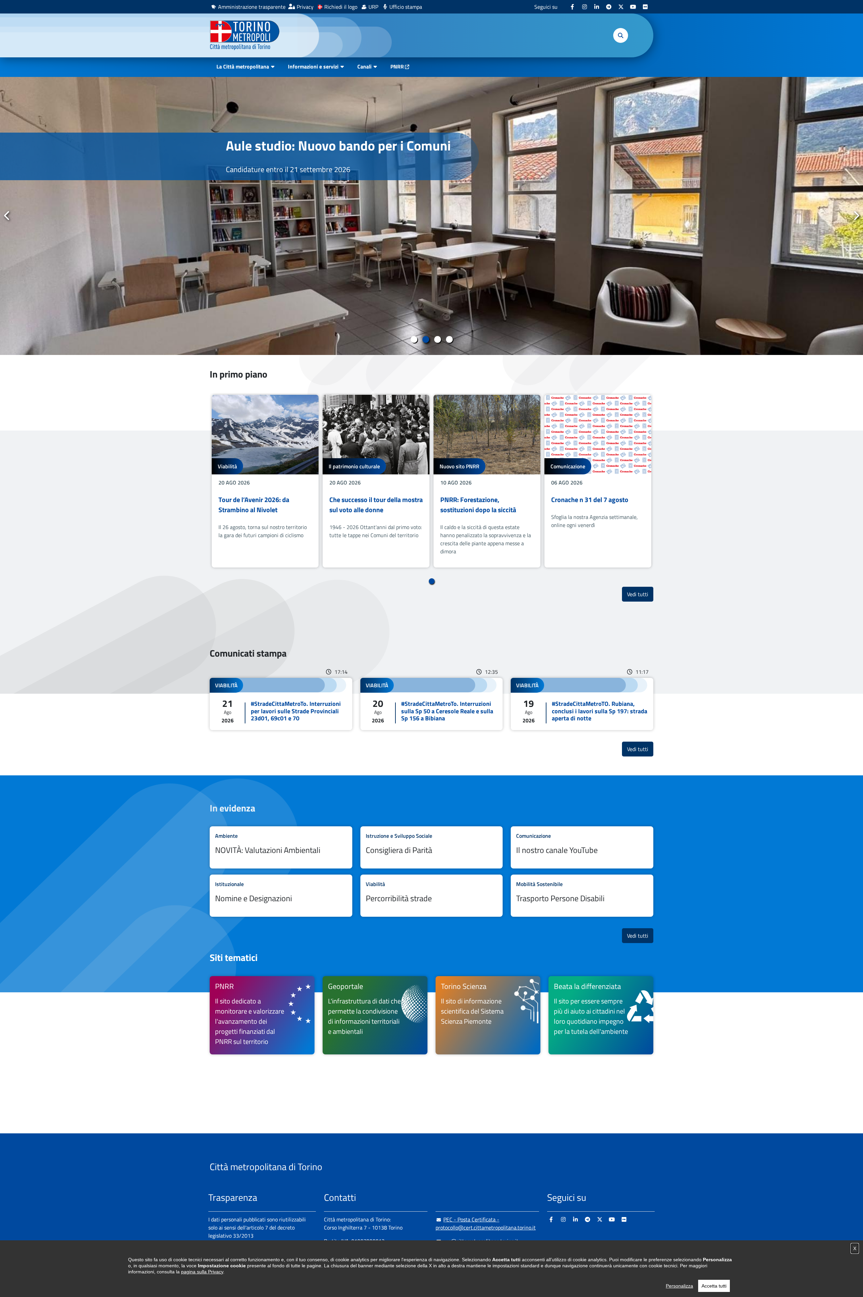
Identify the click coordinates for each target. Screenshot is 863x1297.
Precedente (7, 216)
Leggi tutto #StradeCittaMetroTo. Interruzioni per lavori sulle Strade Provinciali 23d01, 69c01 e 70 (281, 704)
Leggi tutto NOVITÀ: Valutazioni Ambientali (281, 847)
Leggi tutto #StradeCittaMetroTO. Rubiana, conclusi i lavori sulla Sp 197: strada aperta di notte (582, 704)
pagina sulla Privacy (202, 1271)
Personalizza (679, 1286)
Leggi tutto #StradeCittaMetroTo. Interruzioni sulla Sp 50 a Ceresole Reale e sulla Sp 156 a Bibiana (431, 704)
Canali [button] (364, 66)
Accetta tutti (714, 1286)
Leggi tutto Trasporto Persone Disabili (582, 896)
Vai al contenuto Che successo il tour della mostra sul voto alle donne (376, 481)
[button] (620, 35)
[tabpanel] (431, 216)
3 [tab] (437, 339)
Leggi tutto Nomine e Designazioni (281, 896)
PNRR (397, 66)
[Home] (248, 35)
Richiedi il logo (340, 7)
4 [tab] (449, 339)
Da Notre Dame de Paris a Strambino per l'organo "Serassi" (332, 153)
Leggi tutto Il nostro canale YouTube (582, 847)
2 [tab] (426, 339)
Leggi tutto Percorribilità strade (431, 896)
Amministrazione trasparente (252, 7)
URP (373, 7)
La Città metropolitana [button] (242, 66)
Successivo (856, 216)
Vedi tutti (640, 594)
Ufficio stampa (405, 7)
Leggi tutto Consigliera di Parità (431, 847)
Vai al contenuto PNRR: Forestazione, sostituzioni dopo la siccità (487, 481)
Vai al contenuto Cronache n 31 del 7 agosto (597, 481)
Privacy (305, 7)
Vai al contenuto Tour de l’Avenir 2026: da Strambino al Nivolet (265, 481)
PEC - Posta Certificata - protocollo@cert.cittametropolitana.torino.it (486, 1223)
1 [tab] (414, 339)
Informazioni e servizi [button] (313, 66)
